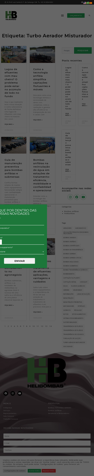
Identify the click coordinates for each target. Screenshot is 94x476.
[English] (84, 3)
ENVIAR (19, 260)
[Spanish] (90, 3)
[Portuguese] (87, 3)
